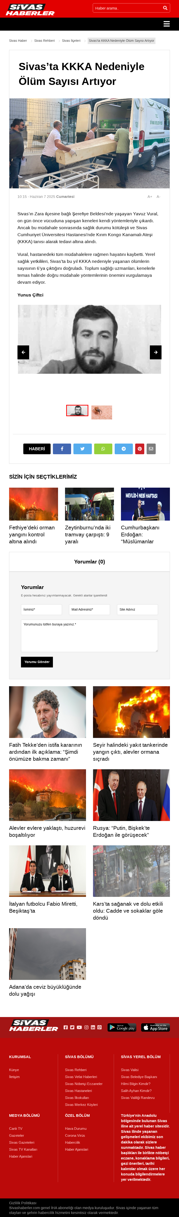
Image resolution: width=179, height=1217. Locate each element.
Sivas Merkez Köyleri (81, 1104)
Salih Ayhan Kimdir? (136, 1090)
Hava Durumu (75, 1128)
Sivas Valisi (129, 1070)
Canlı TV (15, 1128)
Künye (14, 1070)
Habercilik (72, 1142)
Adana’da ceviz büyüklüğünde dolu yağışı (45, 990)
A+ (150, 196)
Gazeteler (16, 1135)
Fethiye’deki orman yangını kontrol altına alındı (32, 534)
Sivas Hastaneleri (78, 1090)
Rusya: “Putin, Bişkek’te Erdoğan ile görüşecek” (121, 831)
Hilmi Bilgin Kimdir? (135, 1084)
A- (158, 196)
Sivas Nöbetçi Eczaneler (84, 1084)
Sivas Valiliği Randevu (138, 1097)
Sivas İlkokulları (77, 1097)
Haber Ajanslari (20, 1156)
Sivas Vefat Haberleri (81, 1077)
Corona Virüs (75, 1135)
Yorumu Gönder (36, 662)
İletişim (14, 1077)
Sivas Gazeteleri (21, 1142)
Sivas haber (155, 1147)
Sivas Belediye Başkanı (139, 1077)
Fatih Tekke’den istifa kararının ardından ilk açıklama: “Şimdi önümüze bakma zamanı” (45, 751)
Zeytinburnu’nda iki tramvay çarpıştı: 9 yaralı (87, 534)
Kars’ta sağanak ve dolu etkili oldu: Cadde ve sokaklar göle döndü (128, 910)
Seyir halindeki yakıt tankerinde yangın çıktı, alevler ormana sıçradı (130, 751)
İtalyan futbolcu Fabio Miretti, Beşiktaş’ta (43, 907)
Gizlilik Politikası (22, 1203)
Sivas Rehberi (75, 1070)
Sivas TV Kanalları (23, 1149)
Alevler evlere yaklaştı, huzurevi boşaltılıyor (47, 831)
